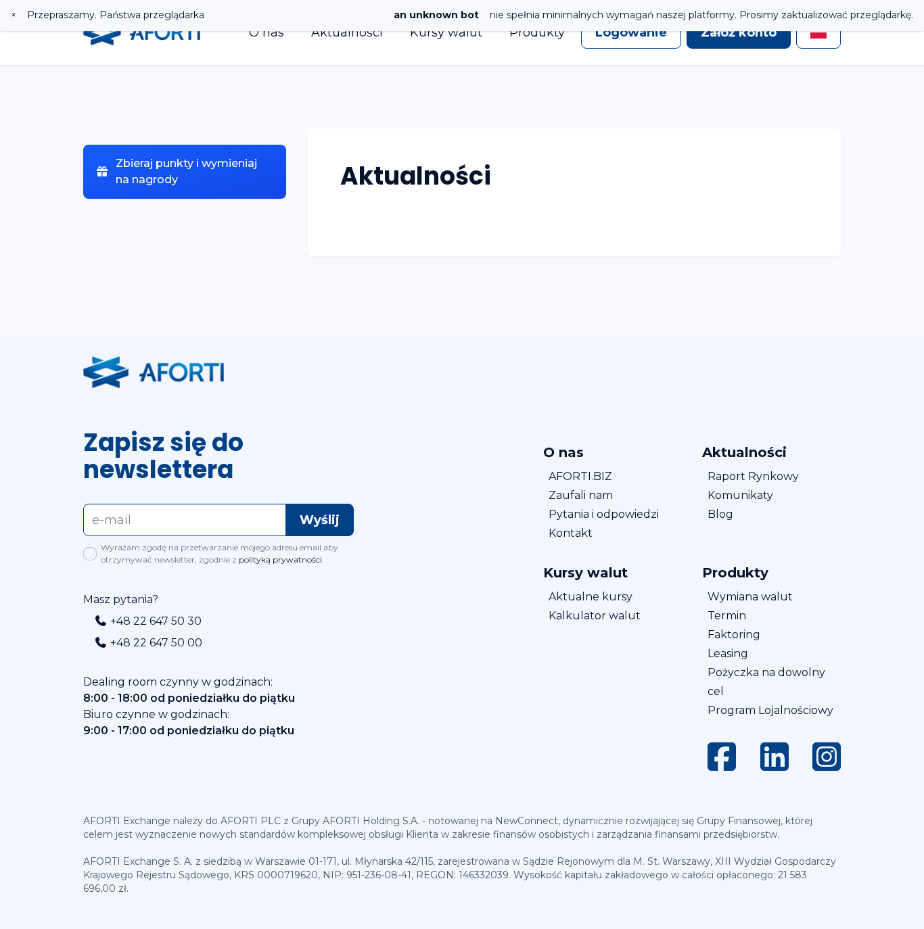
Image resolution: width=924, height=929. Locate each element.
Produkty (537, 32)
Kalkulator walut (595, 615)
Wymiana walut (750, 596)
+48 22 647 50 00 (155, 642)
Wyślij (320, 520)
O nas (266, 32)
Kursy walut (446, 32)
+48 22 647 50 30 (155, 621)
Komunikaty (740, 495)
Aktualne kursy (590, 596)
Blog (720, 514)
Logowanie (631, 32)
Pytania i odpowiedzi (604, 514)
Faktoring (734, 634)
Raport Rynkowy (753, 476)
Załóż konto (739, 32)
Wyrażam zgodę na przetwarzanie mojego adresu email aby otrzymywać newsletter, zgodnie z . (219, 553)
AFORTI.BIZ (580, 476)
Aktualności (347, 32)
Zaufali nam (581, 495)
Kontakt (571, 533)
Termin (727, 615)
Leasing (728, 653)
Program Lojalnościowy (770, 710)
